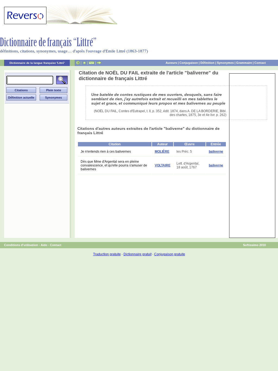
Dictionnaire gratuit (137, 254)
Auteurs (171, 62)
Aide (44, 245)
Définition (207, 62)
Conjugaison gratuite (169, 254)
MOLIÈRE (162, 151)
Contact (260, 62)
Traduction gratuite (107, 254)
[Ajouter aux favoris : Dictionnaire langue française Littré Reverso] (84, 63)
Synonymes (225, 62)
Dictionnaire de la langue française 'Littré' (37, 62)
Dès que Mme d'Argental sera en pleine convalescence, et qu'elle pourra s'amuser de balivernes (114, 165)
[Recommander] (99, 63)
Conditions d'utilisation (21, 245)
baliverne (216, 151)
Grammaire (244, 62)
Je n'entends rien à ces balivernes (106, 151)
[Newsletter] (91, 63)
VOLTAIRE (162, 165)
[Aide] (78, 63)
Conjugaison (188, 62)
